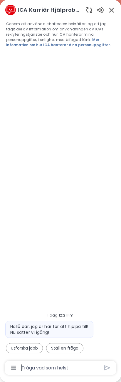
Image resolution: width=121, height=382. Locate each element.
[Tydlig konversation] (89, 10)
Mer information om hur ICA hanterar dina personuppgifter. (58, 42)
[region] (60, 188)
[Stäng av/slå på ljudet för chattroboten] (100, 10)
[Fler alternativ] (13, 367)
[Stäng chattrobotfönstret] (111, 10)
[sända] (107, 367)
